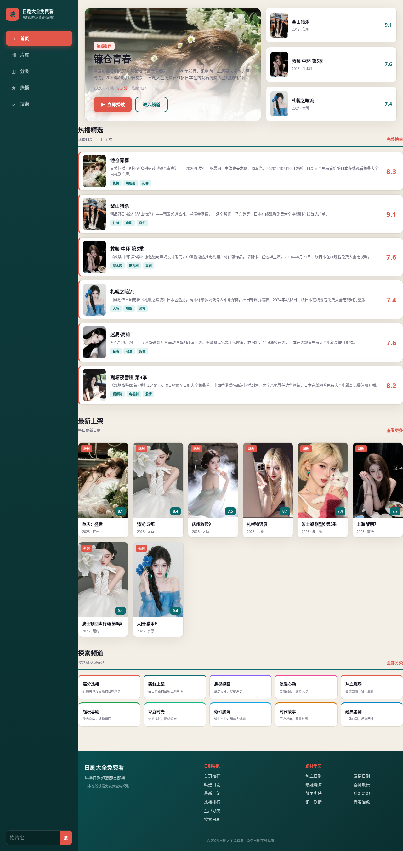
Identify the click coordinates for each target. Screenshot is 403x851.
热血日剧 (313, 776)
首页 (20, 38)
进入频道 (151, 104)
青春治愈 (362, 802)
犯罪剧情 (313, 802)
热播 (20, 87)
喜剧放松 (362, 784)
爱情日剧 (362, 776)
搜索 (20, 104)
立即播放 (112, 104)
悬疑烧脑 (313, 784)
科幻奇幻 (362, 793)
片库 (20, 55)
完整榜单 (395, 139)
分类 (20, 71)
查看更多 (395, 430)
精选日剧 (212, 784)
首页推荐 (212, 776)
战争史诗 (313, 793)
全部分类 (395, 662)
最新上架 (212, 793)
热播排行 (212, 802)
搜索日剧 (212, 819)
